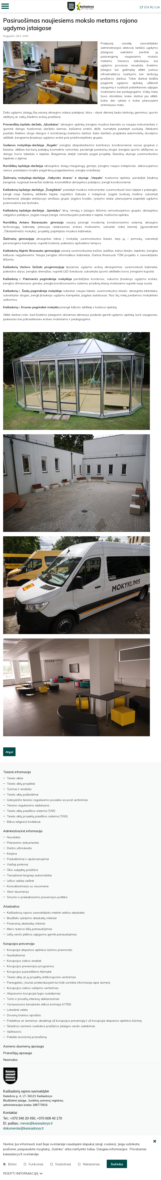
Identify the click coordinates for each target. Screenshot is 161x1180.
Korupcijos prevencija (18, 943)
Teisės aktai (15, 778)
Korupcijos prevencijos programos (30, 966)
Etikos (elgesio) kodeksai (23, 822)
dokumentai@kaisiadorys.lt (23, 1128)
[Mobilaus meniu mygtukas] (5, 6)
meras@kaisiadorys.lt (36, 1123)
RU (152, 7)
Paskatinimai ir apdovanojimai (28, 859)
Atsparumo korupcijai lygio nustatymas (34, 993)
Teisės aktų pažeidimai (22, 794)
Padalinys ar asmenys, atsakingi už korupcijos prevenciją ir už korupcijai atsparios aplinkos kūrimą (74, 1021)
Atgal (9, 752)
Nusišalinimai (16, 955)
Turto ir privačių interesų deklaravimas (33, 999)
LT (141, 7)
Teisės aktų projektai (21, 783)
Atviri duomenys (18, 892)
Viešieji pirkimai (17, 864)
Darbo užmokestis (19, 848)
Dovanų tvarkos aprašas (24, 1015)
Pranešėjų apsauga (17, 1053)
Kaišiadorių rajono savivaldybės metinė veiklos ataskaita (45, 912)
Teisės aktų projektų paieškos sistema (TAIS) (37, 816)
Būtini (12, 1164)
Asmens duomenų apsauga (23, 1046)
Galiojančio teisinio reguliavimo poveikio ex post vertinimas (47, 800)
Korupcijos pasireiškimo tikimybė (29, 972)
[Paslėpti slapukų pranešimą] (155, 1141)
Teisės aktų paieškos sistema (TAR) (31, 811)
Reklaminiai (91, 1164)
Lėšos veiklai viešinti (20, 881)
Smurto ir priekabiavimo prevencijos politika (37, 897)
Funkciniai (36, 1164)
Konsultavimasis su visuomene (28, 886)
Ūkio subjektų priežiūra (22, 870)
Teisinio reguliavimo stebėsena (28, 805)
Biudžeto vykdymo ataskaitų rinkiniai (32, 918)
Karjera (12, 853)
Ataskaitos (11, 906)
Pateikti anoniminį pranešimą (27, 1037)
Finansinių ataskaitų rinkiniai (26, 923)
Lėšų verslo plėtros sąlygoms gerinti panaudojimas (42, 934)
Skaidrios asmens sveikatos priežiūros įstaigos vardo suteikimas (51, 1026)
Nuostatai (13, 837)
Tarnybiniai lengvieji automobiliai (29, 875)
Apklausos (14, 1031)
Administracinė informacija (22, 831)
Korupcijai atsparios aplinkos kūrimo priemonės (39, 950)
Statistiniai (63, 1164)
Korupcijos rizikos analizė (24, 961)
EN (146, 7)
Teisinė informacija (17, 772)
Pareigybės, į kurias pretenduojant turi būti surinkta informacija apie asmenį (58, 982)
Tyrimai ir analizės (19, 789)
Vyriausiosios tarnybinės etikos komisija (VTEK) (39, 1004)
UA (157, 7)
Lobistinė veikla (17, 1010)
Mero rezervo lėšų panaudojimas (29, 929)
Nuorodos (10, 1059)
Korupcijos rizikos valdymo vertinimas (32, 988)
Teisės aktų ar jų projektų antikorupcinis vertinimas (41, 977)
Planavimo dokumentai (23, 843)
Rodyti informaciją (20, 1173)
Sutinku (117, 1164)
